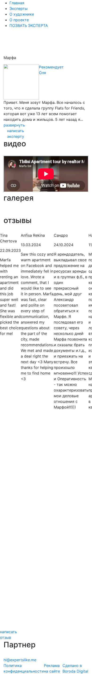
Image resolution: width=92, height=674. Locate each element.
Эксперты (18, 8)
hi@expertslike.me (20, 659)
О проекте (19, 19)
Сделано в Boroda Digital (75, 668)
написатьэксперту (15, 133)
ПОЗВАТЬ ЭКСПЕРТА (28, 25)
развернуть (14, 125)
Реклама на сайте (52, 668)
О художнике (21, 14)
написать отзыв (8, 634)
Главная (16, 2)
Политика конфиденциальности (24, 668)
